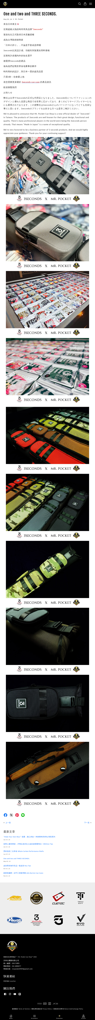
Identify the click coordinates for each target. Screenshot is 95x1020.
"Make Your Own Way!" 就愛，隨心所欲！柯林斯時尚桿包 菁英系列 (29, 837)
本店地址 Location (9, 981)
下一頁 (86, 823)
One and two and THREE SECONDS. (16, 859)
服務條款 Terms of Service (21, 1009)
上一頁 (8, 823)
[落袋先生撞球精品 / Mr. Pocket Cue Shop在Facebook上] (5, 995)
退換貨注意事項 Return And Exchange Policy (68, 1009)
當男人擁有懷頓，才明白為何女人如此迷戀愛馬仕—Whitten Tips (28, 844)
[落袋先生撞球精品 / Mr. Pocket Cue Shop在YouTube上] (14, 995)
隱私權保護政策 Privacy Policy (42, 1009)
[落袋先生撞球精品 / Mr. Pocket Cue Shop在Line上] (19, 995)
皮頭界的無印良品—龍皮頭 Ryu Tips (17, 866)
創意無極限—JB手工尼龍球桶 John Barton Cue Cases (23, 873)
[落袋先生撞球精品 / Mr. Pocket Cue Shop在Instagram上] (10, 995)
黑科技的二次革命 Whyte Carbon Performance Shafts (23, 851)
